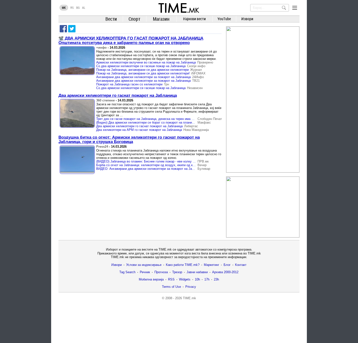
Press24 (102, 146)
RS (72, 7)
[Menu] (294, 7)
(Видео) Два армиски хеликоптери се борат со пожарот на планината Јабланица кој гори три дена (168, 122)
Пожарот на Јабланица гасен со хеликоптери (129, 84)
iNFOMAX (198, 73)
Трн (166, 84)
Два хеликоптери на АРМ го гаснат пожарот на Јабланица (139, 130)
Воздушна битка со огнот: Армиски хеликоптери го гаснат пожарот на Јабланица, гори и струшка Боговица (129, 139)
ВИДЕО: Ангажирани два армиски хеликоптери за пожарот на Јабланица (150, 169)
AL (83, 7)
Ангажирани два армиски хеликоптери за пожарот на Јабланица (143, 77)
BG (78, 7)
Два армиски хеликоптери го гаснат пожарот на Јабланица (117, 95)
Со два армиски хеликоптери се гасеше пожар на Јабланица (141, 66)
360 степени (105, 100)
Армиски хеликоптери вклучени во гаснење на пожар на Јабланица (146, 62)
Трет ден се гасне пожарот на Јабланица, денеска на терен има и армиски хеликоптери (161, 119)
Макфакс (204, 122)
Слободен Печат (210, 119)
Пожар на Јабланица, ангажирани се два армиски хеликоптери (142, 70)
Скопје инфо (196, 66)
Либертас (191, 126)
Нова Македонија (196, 130)
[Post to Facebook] (63, 28)
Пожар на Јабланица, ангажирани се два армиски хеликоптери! (143, 73)
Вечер (202, 165)
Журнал (196, 70)
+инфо (101, 47)
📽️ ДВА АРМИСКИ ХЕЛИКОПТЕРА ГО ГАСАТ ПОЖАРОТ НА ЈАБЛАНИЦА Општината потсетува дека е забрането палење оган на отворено (130, 40)
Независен (195, 88)
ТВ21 (196, 80)
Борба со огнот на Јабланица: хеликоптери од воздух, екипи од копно (147, 165)
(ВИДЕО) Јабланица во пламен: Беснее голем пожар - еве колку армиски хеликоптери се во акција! (170, 161)
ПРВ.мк (203, 161)
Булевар (204, 169)
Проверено (205, 62)
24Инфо (198, 77)
